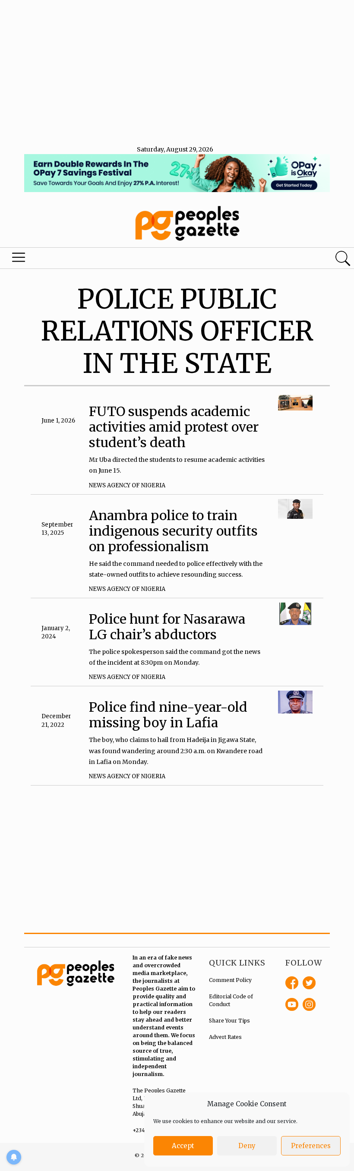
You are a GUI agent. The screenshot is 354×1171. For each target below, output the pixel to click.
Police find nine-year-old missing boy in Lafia (168, 715)
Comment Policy (230, 980)
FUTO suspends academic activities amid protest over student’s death (174, 427)
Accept (183, 1146)
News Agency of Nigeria (127, 485)
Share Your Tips (229, 1020)
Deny (247, 1146)
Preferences (311, 1146)
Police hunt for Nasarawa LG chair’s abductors (167, 627)
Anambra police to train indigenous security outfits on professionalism (173, 531)
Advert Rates (225, 1037)
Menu (20, 259)
